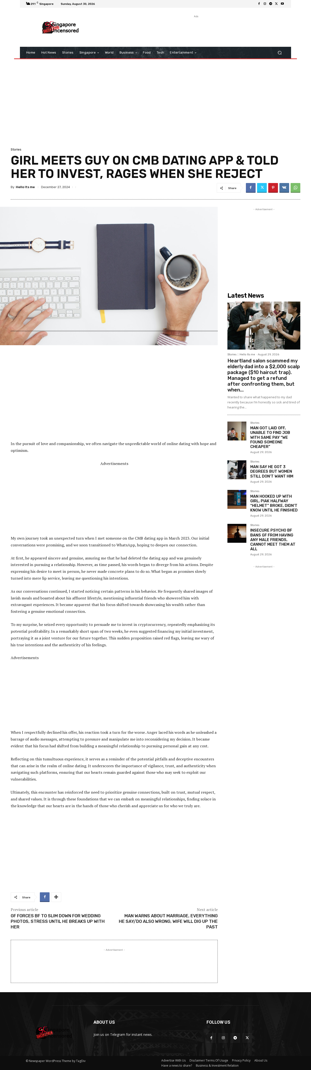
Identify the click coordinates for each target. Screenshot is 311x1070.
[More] (56, 897)
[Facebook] (259, 4)
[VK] (284, 188)
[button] (279, 52)
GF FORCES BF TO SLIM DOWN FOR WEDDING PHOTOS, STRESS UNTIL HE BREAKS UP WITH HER (58, 921)
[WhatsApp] (295, 188)
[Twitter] (276, 4)
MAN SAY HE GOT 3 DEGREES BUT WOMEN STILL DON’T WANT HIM (271, 471)
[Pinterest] (273, 188)
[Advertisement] (195, 30)
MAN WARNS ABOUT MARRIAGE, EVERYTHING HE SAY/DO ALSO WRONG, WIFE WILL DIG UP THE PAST (168, 921)
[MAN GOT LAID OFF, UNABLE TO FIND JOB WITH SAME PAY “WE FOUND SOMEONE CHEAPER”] (236, 431)
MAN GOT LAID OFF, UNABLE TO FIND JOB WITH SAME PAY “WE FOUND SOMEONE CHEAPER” (270, 437)
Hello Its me (25, 187)
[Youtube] (282, 4)
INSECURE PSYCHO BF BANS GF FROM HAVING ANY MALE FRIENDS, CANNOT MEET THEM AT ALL (272, 539)
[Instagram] (265, 4)
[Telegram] (271, 4)
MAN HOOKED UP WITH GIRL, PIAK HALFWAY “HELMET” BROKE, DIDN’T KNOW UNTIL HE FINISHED (274, 503)
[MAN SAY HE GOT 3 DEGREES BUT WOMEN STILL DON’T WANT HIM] (236, 469)
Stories (16, 149)
